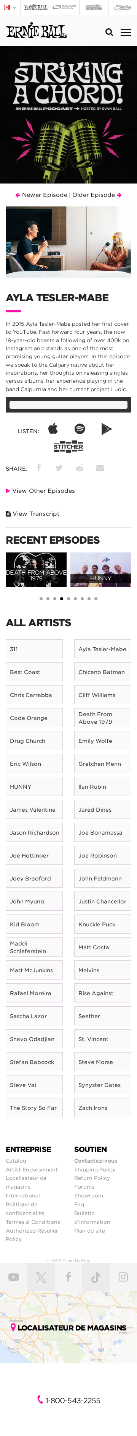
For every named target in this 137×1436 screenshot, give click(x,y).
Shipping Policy (94, 1169)
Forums (84, 1187)
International (23, 1195)
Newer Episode (43, 195)
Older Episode (94, 195)
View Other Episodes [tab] (42, 490)
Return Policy (92, 1178)
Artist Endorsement (32, 1169)
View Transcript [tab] (35, 513)
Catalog (16, 1161)
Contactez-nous (95, 1161)
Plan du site (89, 1231)
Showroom (88, 1195)
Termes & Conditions (33, 1222)
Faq (79, 1204)
